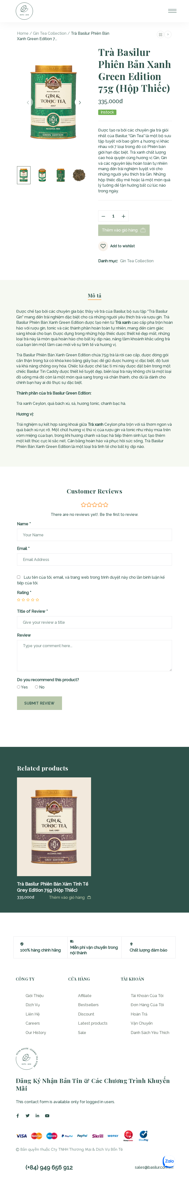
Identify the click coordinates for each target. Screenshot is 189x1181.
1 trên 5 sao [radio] (19, 600)
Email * (23, 548)
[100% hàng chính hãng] (22, 944)
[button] (70, 897)
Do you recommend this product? (48, 679)
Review (24, 635)
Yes (24, 687)
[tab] (94, 297)
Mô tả (94, 295)
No (41, 687)
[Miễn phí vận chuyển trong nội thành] (72, 941)
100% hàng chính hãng (40, 950)
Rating (24, 592)
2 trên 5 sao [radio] (21, 600)
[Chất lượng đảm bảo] (131, 944)
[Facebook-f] (18, 1116)
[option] (54, 838)
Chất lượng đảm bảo (148, 950)
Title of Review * (32, 611)
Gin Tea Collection (49, 33)
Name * (24, 524)
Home (23, 33)
